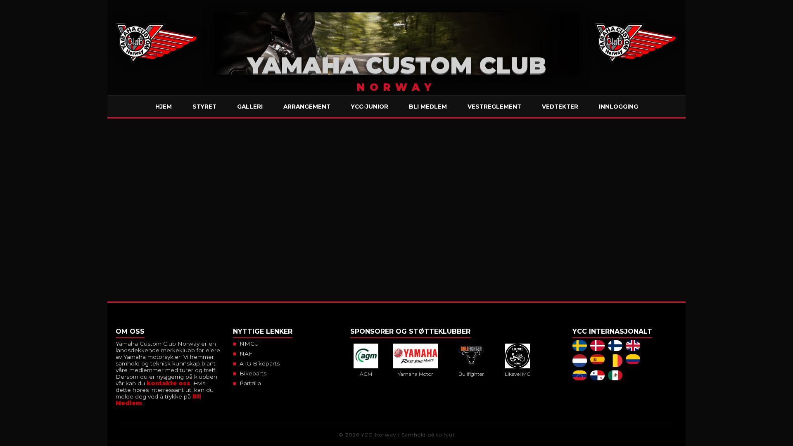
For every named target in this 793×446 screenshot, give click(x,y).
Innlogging (618, 106)
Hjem (163, 106)
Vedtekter (560, 106)
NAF (246, 353)
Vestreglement (494, 106)
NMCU (249, 343)
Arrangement (306, 106)
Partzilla (250, 383)
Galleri (250, 106)
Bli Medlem (428, 106)
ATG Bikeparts (260, 363)
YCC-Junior (369, 106)
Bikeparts (253, 373)
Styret (204, 106)
